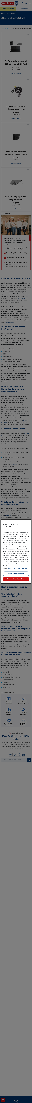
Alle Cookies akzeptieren (16, 579)
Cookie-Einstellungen (16, 573)
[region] (16, 551)
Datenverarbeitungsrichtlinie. (17, 568)
